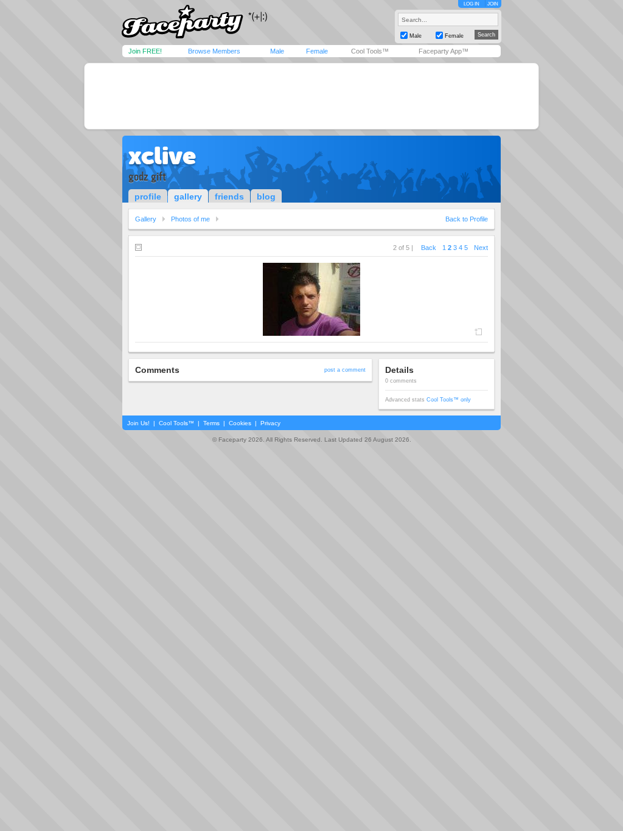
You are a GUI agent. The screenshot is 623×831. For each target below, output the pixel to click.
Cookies (240, 423)
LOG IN (471, 4)
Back (428, 247)
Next (481, 247)
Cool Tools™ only (448, 400)
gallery (188, 196)
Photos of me (190, 219)
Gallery (145, 219)
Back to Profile (466, 219)
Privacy (270, 423)
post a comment (345, 370)
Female (317, 51)
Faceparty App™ (443, 51)
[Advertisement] (311, 96)
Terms (211, 423)
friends (229, 196)
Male (277, 51)
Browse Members (214, 51)
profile (147, 196)
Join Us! (138, 423)
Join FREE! (145, 51)
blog (266, 196)
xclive (162, 156)
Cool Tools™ (370, 51)
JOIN (492, 4)
